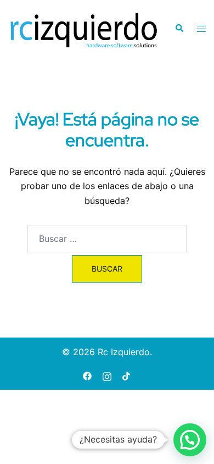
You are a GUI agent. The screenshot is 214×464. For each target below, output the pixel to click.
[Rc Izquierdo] (83, 28)
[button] (178, 28)
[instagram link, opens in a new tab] (107, 374)
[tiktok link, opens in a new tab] (126, 374)
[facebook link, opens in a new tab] (87, 374)
